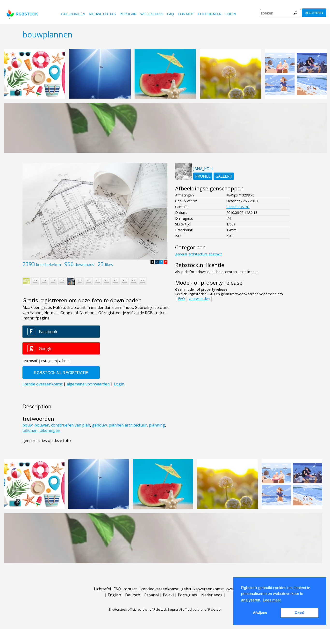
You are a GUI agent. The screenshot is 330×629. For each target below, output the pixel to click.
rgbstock (27, 14)
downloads (84, 264)
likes (109, 264)
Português (187, 595)
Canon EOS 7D (238, 206)
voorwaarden (199, 298)
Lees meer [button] (272, 600)
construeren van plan (70, 425)
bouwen (42, 425)
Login (230, 14)
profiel (202, 176)
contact (186, 14)
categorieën (73, 14)
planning (157, 425)
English (114, 595)
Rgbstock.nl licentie (199, 265)
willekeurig (151, 14)
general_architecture (191, 254)
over (230, 589)
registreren (314, 13)
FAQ (170, 14)
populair (128, 14)
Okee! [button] (299, 613)
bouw (27, 425)
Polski (168, 595)
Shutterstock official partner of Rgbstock (137, 609)
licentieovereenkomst (159, 589)
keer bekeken (48, 264)
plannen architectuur (128, 425)
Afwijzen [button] (260, 613)
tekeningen (49, 430)
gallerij (223, 176)
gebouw (99, 425)
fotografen (210, 14)
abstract (215, 254)
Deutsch (132, 595)
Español (151, 595)
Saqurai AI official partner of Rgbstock (194, 609)
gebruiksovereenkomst (202, 589)
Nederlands (211, 595)
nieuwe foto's (102, 14)
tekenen (29, 430)
